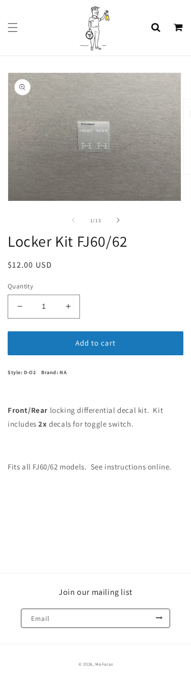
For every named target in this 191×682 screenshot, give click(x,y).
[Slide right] (118, 220)
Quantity (20, 286)
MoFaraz (104, 664)
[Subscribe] (159, 618)
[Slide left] (73, 220)
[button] (13, 27)
